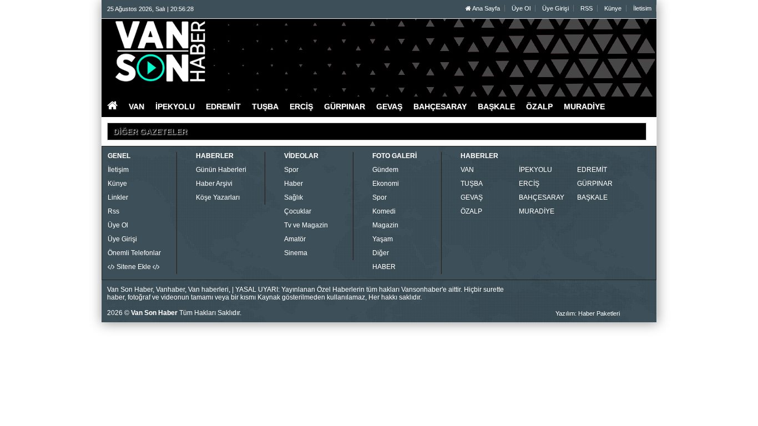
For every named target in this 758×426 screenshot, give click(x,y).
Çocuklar (297, 211)
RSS (586, 8)
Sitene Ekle (134, 267)
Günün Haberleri (221, 170)
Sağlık (293, 197)
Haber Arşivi (214, 183)
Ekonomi (385, 183)
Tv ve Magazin (306, 225)
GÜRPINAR (595, 183)
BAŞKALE (592, 197)
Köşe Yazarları (218, 197)
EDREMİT (592, 170)
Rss (113, 211)
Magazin (385, 225)
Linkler (118, 197)
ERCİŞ (529, 183)
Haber (293, 183)
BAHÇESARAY (541, 197)
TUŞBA (472, 183)
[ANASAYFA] (228, 51)
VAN (467, 170)
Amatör (295, 239)
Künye (612, 8)
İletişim (118, 170)
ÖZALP (471, 211)
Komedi (384, 211)
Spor (291, 170)
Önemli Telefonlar (134, 253)
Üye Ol (521, 8)
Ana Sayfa (485, 8)
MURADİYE (536, 211)
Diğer (380, 253)
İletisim (642, 8)
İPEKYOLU (535, 170)
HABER (384, 267)
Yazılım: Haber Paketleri (587, 313)
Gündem (385, 170)
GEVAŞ (472, 197)
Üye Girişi (555, 8)
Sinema (295, 253)
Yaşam (382, 239)
